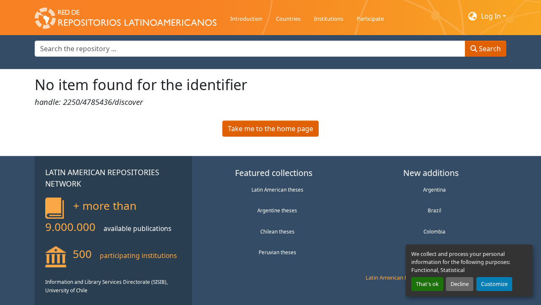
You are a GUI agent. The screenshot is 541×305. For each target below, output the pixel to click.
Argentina (434, 189)
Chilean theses (277, 231)
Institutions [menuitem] (328, 18)
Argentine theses (277, 210)
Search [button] (489, 48)
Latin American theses (277, 189)
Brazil (434, 210)
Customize (494, 284)
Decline (460, 284)
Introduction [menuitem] (246, 18)
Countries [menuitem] (288, 18)
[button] (125, 16)
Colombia (434, 231)
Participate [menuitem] (370, 18)
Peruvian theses (277, 252)
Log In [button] (492, 16)
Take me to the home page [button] (270, 128)
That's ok (427, 284)
